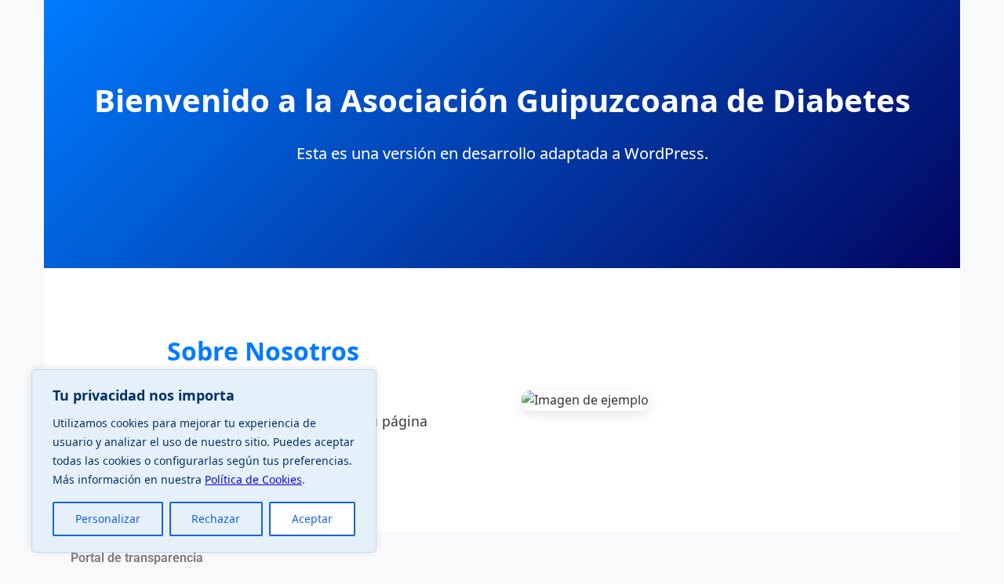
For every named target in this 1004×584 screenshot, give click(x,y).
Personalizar (107, 518)
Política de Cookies (253, 479)
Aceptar (312, 518)
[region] (203, 461)
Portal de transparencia (137, 557)
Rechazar (215, 518)
